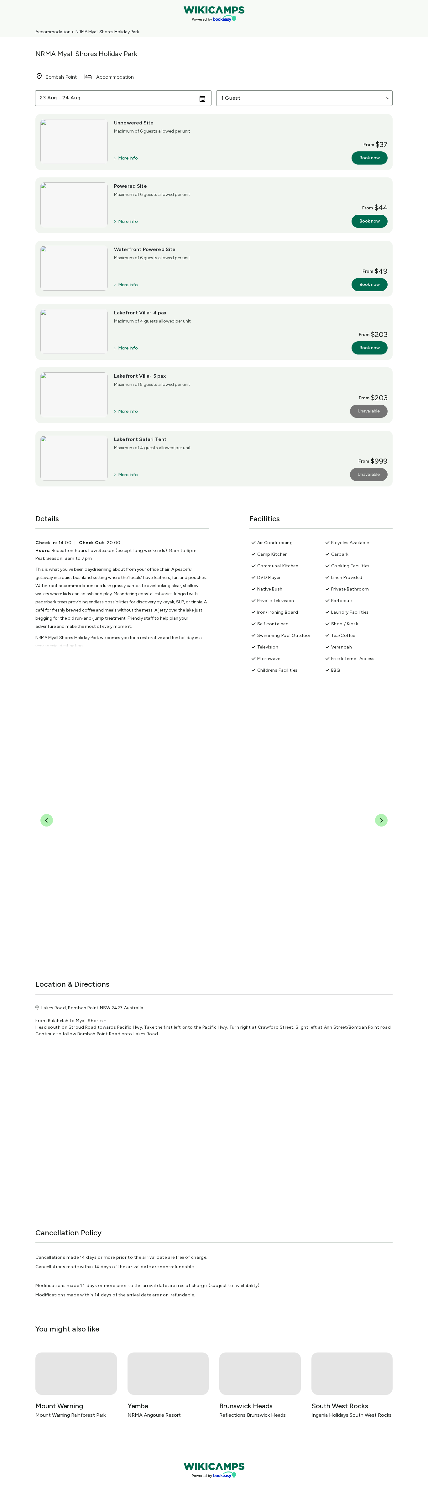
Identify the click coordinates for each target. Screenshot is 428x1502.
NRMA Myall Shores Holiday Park (107, 31)
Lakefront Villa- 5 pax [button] (140, 376)
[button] (304, 98)
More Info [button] (128, 158)
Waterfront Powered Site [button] (144, 249)
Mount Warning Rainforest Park (70, 1415)
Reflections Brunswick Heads (252, 1415)
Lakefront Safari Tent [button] (140, 439)
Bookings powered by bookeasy (214, 1483)
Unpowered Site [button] (134, 123)
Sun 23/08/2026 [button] (60, 98)
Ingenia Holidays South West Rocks (351, 1415)
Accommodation (52, 31)
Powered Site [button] (130, 186)
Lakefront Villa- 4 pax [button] (140, 313)
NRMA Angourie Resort (154, 1415)
